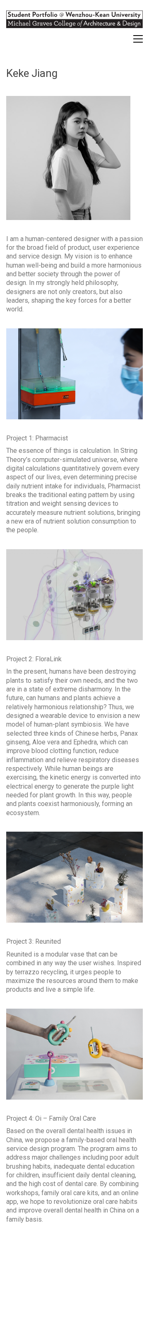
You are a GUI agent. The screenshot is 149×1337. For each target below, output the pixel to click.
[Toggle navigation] (138, 39)
